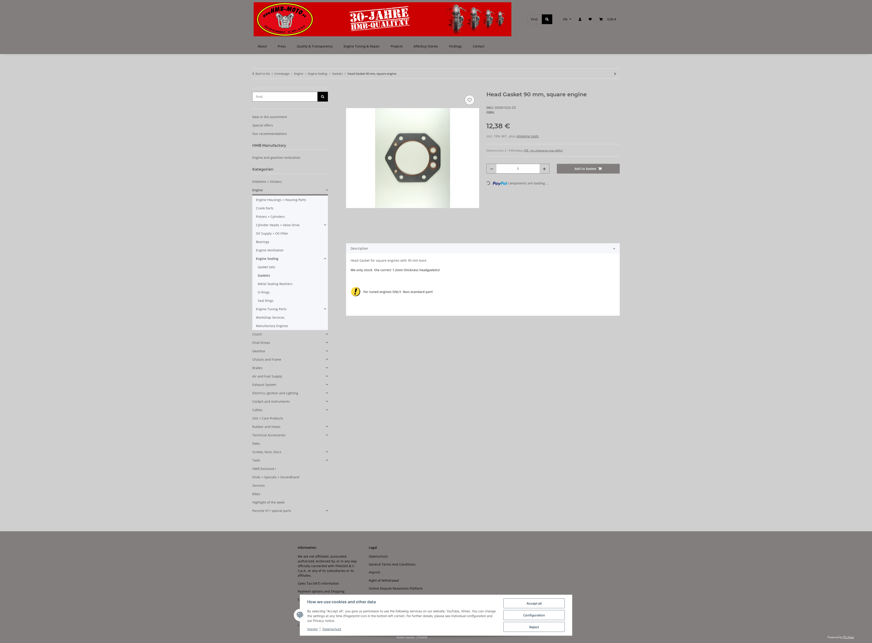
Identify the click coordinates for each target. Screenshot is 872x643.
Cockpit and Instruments (271, 401)
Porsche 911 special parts (271, 511)
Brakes (257, 368)
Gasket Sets (266, 267)
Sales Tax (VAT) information (318, 583)
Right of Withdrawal (384, 580)
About (262, 46)
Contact (478, 46)
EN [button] (565, 19)
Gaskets (264, 275)
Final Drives (261, 342)
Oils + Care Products (267, 418)
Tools (256, 460)
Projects (397, 46)
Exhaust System (264, 384)
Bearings (262, 242)
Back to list (262, 74)
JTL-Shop (848, 637)
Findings (455, 46)
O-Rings (264, 292)
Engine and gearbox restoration (276, 157)
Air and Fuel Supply (267, 376)
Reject (534, 627)
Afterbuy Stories (426, 46)
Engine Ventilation (270, 250)
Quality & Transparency (315, 46)
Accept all (534, 603)
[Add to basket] (349, 88)
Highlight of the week (268, 502)
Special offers (262, 125)
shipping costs (528, 136)
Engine (257, 190)
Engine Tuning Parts (271, 309)
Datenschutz (331, 629)
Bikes (256, 494)
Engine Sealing (267, 258)
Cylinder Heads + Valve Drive (278, 225)
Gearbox (258, 351)
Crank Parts (264, 208)
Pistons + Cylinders (270, 216)
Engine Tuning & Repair (362, 46)
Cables (257, 410)
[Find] (547, 19)
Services (258, 485)
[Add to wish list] (470, 100)
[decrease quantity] (492, 168)
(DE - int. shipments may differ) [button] (543, 150)
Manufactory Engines (272, 326)
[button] (580, 19)
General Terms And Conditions (392, 564)
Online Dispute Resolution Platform (396, 588)
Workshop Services (270, 317)
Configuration (534, 615)
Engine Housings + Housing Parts (281, 200)
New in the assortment (269, 117)
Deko (256, 443)
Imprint (312, 629)
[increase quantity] (544, 168)
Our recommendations (269, 134)
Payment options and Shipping (321, 591)
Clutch (257, 334)
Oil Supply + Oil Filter (272, 233)
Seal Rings (265, 300)
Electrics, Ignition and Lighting (275, 393)
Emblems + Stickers (267, 181)
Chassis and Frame (266, 359)
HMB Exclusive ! (264, 469)
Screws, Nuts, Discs (266, 452)
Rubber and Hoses (266, 427)
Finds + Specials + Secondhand (275, 477)
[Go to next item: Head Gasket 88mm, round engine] (615, 74)
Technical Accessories (268, 435)
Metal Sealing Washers (275, 284)
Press (282, 46)
